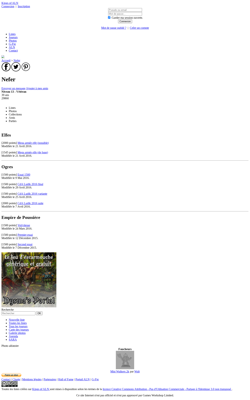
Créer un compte (139, 27)
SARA (13, 339)
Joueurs (13, 37)
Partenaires (50, 379)
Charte (16, 379)
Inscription (24, 6)
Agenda (13, 336)
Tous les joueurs (18, 326)
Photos (13, 40)
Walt (137, 371)
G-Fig (12, 44)
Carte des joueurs (19, 329)
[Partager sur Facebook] (6, 70)
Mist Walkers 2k (119, 371)
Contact (13, 50)
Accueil (5, 60)
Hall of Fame (65, 379)
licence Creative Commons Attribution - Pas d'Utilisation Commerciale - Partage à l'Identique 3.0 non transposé (167, 389)
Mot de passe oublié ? (113, 27)
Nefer (17, 60)
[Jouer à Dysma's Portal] (28, 306)
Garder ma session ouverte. (127, 17)
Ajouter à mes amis (37, 88)
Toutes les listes (18, 323)
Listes (12, 34)
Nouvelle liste (17, 319)
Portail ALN (82, 379)
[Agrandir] (125, 368)
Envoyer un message (13, 88)
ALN (12, 47)
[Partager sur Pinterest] (25, 70)
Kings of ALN (9, 3)
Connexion (7, 6)
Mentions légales (32, 379)
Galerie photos (17, 332)
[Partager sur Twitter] (15, 70)
